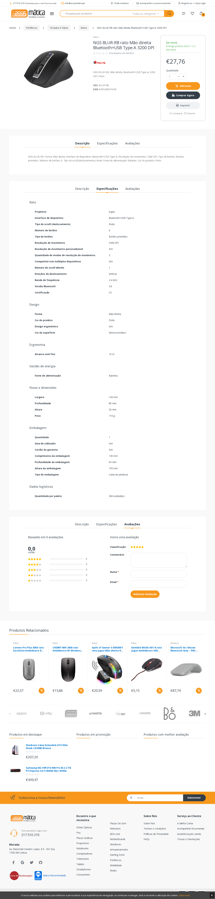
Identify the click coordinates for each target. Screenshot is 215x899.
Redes (113, 870)
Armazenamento (119, 849)
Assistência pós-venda (189, 834)
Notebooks (82, 848)
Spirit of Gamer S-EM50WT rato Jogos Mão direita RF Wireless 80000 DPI (107, 649)
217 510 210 (18, 3)
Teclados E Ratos (59, 27)
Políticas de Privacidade (156, 834)
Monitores (115, 844)
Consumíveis (83, 874)
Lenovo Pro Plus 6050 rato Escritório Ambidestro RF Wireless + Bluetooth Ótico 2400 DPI (28, 649)
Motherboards (117, 839)
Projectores (82, 843)
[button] (148, 13)
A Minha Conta (185, 823)
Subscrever (194, 797)
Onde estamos (121, 3)
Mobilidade (116, 865)
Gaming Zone (117, 854)
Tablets (80, 864)
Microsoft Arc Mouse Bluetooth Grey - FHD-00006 (183, 649)
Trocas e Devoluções (188, 839)
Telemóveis (82, 858)
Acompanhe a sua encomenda (155, 3)
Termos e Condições (155, 828)
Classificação (117, 547)
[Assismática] (28, 13)
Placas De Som (118, 823)
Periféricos (31, 27)
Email (114, 582)
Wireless (174, 643)
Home (12, 27)
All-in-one (115, 834)
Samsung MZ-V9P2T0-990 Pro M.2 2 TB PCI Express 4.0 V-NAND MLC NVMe (48, 769)
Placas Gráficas (84, 838)
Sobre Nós (149, 823)
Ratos (84, 27)
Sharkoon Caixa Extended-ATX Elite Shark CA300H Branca (47, 747)
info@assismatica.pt (75, 3)
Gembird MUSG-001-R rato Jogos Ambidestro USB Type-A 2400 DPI (146, 649)
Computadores (84, 853)
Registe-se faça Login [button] (193, 3)
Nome (114, 572)
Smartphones (83, 869)
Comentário (117, 554)
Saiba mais (184, 895)
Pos (78, 832)
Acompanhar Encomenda (190, 828)
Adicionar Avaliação (145, 594)
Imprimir (185, 105)
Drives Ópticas (84, 827)
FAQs (146, 839)
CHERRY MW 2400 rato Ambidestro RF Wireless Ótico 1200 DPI (67, 649)
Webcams (115, 828)
